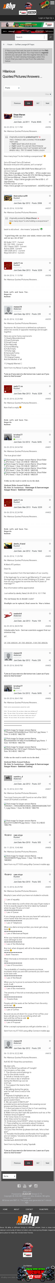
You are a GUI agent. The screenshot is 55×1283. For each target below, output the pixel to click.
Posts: (34, 122)
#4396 (48, 127)
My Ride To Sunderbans (14, 488)
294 (28, 103)
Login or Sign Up (45, 18)
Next (47, 103)
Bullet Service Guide (12, 169)
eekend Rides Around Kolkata (18, 485)
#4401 (48, 447)
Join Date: (18, 122)
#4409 (48, 887)
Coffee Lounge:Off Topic (24, 45)
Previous (17, 103)
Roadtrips (43, 1209)
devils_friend (19, 544)
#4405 (48, 665)
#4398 (48, 275)
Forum (9, 45)
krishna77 (18, 435)
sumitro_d (18, 777)
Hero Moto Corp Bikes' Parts (16, 175)
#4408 (48, 848)
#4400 (48, 399)
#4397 (48, 208)
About (16, 1209)
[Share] (49, 122)
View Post (40, 137)
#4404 (48, 626)
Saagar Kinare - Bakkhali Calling (18, 490)
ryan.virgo (18, 835)
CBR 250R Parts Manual (31, 169)
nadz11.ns (18, 263)
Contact (29, 1209)
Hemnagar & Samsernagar (37, 488)
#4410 (48, 1053)
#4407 (48, 789)
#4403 (48, 556)
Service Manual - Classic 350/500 (21, 177)
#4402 (48, 512)
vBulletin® (26, 1194)
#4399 (48, 319)
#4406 (48, 698)
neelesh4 (18, 614)
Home (5, 1209)
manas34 (18, 307)
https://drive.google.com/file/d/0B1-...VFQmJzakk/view (27, 173)
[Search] (51, 37)
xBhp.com (7, 1277)
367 (37, 103)
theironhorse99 (20, 196)
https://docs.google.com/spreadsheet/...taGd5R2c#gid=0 (28, 186)
